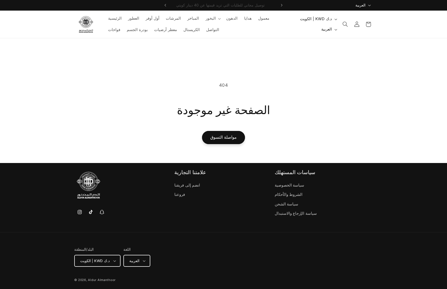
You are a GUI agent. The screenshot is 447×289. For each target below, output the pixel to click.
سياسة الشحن (287, 204)
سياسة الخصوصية (289, 185)
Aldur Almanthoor (102, 280)
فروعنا (179, 194)
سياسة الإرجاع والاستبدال (296, 213)
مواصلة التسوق (223, 137)
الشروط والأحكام (289, 194)
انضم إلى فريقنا (187, 185)
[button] (212, 18)
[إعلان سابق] (165, 5)
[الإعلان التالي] (281, 5)
